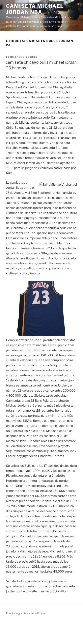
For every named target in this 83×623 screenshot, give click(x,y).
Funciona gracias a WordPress (25, 613)
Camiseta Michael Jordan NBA (35, 9)
